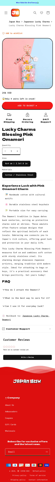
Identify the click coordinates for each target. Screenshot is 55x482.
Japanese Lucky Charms (37, 21)
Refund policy (39, 471)
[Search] (35, 13)
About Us (9, 405)
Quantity (6, 145)
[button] (27, 357)
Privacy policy (19, 475)
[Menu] (6, 13)
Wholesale (10, 431)
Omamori (6, 319)
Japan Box (15, 21)
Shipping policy (17, 480)
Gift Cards (10, 424)
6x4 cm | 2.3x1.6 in (16, 163)
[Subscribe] (46, 451)
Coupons (9, 418)
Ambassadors (11, 411)
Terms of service (38, 475)
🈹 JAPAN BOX (23, 471)
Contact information (38, 480)
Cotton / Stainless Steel (19, 175)
